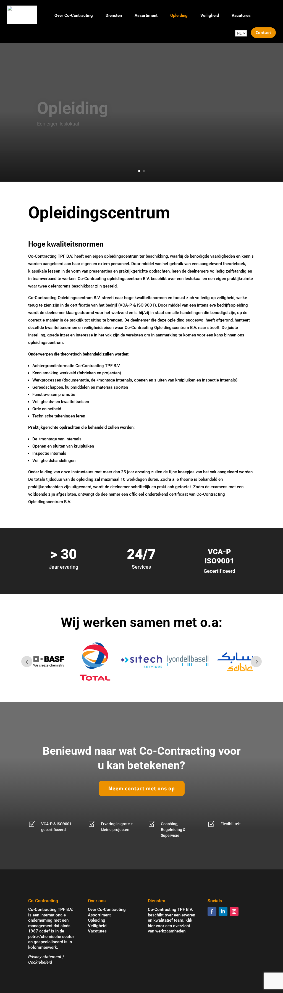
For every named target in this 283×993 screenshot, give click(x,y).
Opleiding (179, 15)
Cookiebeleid (40, 962)
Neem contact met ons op (141, 788)
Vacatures (241, 15)
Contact (263, 32)
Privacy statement (44, 956)
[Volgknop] (212, 911)
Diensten (114, 15)
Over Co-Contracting (73, 15)
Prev (26, 661)
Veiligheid (209, 15)
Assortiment (146, 15)
